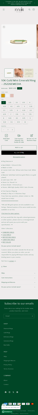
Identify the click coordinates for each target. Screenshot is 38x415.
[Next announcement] (35, 3)
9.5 (12, 122)
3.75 (23, 102)
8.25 (10, 118)
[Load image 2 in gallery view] (19, 73)
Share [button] (5, 266)
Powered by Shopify (21, 410)
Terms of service (8, 369)
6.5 (31, 110)
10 (25, 122)
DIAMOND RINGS (8, 232)
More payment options (19, 157)
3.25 (10, 102)
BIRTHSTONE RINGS (9, 237)
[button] (4, 10)
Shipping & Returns (9, 360)
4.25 (4, 106)
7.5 (24, 114)
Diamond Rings (8, 328)
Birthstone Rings (8, 337)
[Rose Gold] (12, 95)
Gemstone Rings (8, 341)
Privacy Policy (8, 364)
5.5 (4, 110)
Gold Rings (7, 332)
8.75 (24, 118)
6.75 (4, 114)
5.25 (31, 106)
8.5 (17, 118)
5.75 (11, 110)
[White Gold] (7, 95)
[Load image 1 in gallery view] (9, 73)
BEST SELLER (7, 242)
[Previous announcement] (3, 3)
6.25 (24, 110)
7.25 (17, 114)
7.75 (30, 114)
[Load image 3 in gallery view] (28, 73)
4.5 (11, 106)
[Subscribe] (32, 316)
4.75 (18, 106)
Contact (6, 384)
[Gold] (3, 95)
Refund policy (31, 410)
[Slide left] (2, 73)
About (5, 380)
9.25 (4, 122)
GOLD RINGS (7, 235)
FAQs (5, 356)
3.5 (17, 102)
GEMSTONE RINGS (9, 239)
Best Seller (7, 345)
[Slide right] (36, 73)
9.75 (18, 122)
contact (11, 261)
